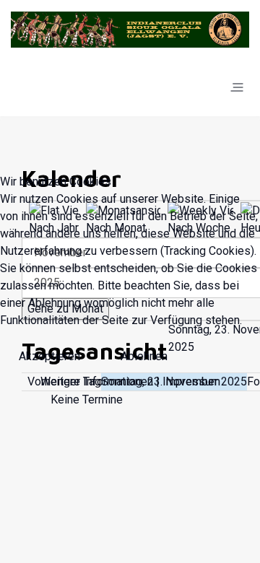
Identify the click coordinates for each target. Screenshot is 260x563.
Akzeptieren (49, 356)
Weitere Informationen (96, 381)
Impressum (191, 381)
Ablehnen (144, 356)
